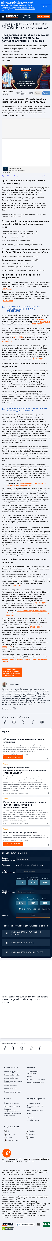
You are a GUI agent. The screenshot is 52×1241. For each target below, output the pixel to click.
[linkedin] (43, 722)
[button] (14, 1068)
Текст (38, 93)
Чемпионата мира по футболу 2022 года (8, 93)
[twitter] (24, 722)
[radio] (23, 865)
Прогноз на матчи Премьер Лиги (20, 832)
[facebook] (15, 722)
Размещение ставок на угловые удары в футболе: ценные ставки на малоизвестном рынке (24, 805)
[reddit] (33, 722)
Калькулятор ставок (22, 943)
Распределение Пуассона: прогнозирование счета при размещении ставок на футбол (24, 770)
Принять (45, 6)
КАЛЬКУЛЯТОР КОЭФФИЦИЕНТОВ (27, 952)
